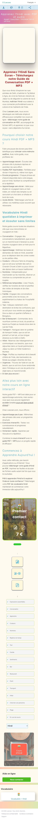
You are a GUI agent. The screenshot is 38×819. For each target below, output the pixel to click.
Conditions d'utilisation (26, 814)
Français (30, 2)
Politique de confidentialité (10, 814)
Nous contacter (16, 780)
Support (4, 816)
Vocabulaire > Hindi (19, 799)
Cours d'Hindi (19, 751)
